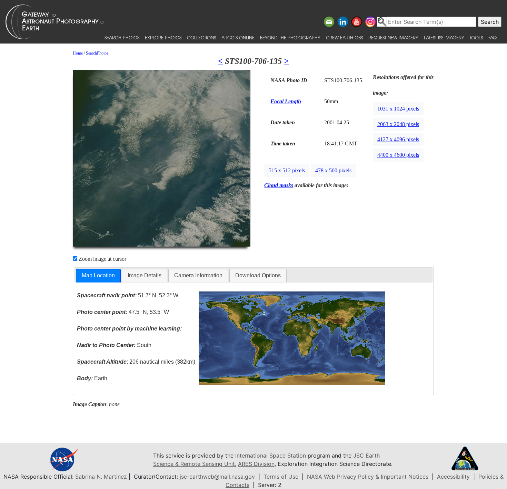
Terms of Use (281, 476)
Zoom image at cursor (101, 259)
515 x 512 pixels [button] (287, 170)
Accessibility (453, 476)
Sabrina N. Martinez (101, 476)
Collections (201, 37)
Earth (92, 378)
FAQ (492, 37)
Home (78, 53)
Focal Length (285, 101)
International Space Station (270, 455)
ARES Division (256, 463)
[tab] (98, 275)
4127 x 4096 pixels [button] (398, 139)
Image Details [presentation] (144, 275)
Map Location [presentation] (98, 275)
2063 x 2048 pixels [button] (398, 124)
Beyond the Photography (290, 37)
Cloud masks (278, 185)
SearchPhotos (97, 53)
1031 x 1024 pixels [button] (398, 109)
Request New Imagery (393, 37)
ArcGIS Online (238, 37)
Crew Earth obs (344, 37)
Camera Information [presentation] (198, 275)
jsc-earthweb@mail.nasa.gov (217, 476)
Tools (476, 37)
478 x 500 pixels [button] (333, 170)
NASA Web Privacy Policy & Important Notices (367, 476)
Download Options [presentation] (258, 275)
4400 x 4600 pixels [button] (398, 155)
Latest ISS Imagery (444, 37)
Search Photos (122, 37)
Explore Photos (163, 37)
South (114, 345)
